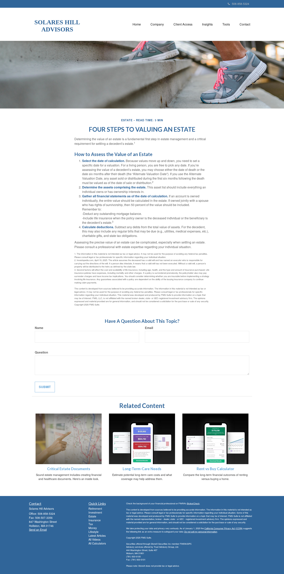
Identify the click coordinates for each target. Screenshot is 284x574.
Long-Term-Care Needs (142, 469)
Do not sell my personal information (200, 531)
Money (92, 528)
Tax (90, 524)
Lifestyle (93, 532)
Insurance (94, 520)
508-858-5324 (240, 4)
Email (149, 328)
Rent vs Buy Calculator (215, 469)
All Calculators (97, 543)
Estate (92, 516)
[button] (157, 24)
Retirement (95, 508)
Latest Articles (97, 536)
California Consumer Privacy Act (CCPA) (223, 528)
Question (41, 352)
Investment (95, 512)
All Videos (94, 539)
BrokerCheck (193, 503)
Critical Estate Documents (68, 469)
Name (39, 328)
